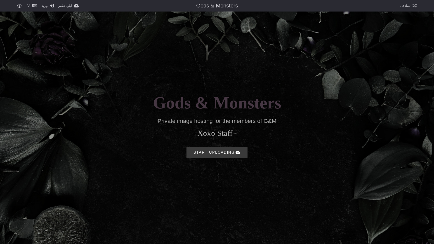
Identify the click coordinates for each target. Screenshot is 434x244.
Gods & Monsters (217, 5)
